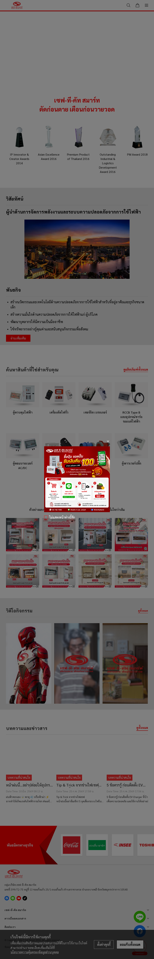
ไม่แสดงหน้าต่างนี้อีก (62, 517)
